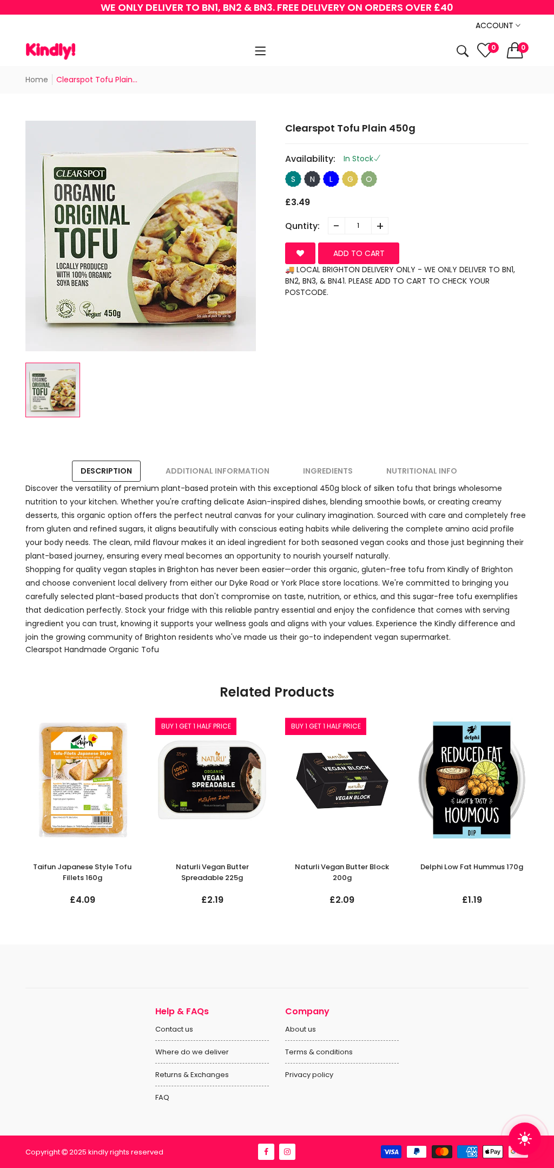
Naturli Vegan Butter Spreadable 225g (212, 872)
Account (496, 25)
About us (300, 1029)
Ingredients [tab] (328, 470)
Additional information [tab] (217, 470)
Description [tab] (106, 470)
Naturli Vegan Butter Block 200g (342, 872)
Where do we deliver (192, 1052)
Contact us (174, 1029)
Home (36, 79)
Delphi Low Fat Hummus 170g (471, 867)
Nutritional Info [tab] (421, 470)
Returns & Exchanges (192, 1074)
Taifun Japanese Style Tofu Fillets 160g (82, 872)
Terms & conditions (319, 1052)
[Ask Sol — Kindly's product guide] (525, 1139)
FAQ (162, 1097)
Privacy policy (309, 1074)
